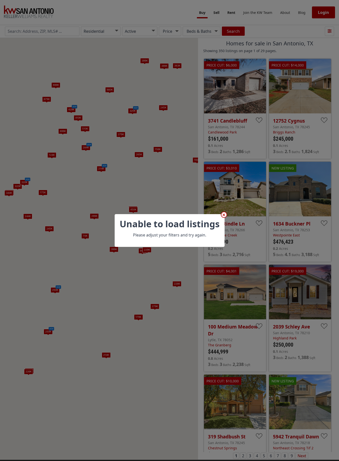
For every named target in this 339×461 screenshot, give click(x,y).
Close (224, 215)
